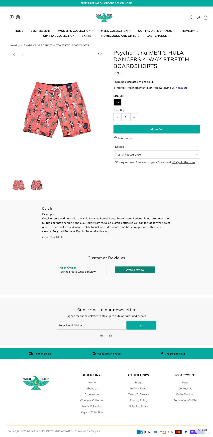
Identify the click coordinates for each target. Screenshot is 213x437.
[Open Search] (192, 17)
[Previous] (14, 54)
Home (12, 45)
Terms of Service (138, 394)
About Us (92, 388)
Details (119, 146)
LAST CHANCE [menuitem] (157, 35)
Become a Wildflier (185, 400)
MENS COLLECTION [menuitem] (114, 30)
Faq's (185, 382)
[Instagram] (18, 17)
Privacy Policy (138, 400)
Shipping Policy (138, 406)
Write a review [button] (135, 269)
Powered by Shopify (87, 431)
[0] (203, 17)
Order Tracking (185, 394)
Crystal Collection (92, 412)
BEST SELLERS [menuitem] (41, 30)
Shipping (118, 81)
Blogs (138, 382)
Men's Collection (92, 406)
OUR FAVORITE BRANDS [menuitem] (155, 30)
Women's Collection (92, 400)
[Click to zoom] (100, 53)
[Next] (22, 54)
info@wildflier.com (183, 162)
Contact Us (185, 388)
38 (117, 102)
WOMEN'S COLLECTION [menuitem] (74, 30)
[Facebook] (11, 17)
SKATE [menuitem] (87, 35)
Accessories (92, 394)
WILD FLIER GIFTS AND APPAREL (52, 431)
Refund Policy (138, 388)
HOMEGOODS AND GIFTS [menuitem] (119, 35)
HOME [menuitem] (19, 30)
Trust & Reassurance (128, 154)
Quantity (118, 110)
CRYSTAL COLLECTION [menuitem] (59, 35)
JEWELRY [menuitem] (189, 30)
